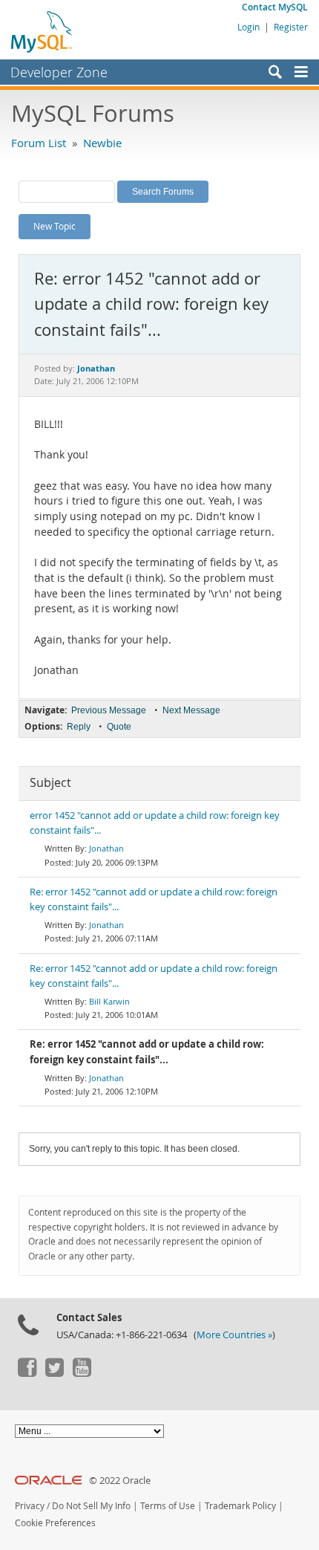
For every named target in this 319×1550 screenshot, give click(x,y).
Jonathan (106, 848)
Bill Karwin (109, 1001)
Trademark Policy (240, 1505)
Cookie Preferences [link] (55, 1522)
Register (291, 27)
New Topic (54, 226)
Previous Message (108, 710)
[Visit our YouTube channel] (81, 1373)
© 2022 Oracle (120, 1480)
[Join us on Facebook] (27, 1373)
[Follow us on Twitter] (54, 1373)
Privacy (30, 1505)
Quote (119, 727)
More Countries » (234, 1335)
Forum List (38, 142)
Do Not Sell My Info (91, 1505)
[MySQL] (42, 31)
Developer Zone (59, 72)
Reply (79, 727)
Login (248, 27)
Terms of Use (167, 1505)
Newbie (102, 142)
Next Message (191, 710)
